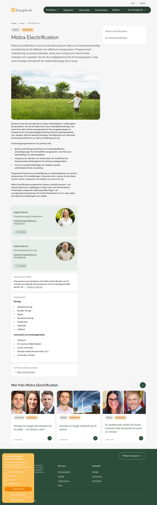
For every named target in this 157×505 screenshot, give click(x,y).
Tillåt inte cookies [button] (18, 495)
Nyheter (116, 10)
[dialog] (18, 478)
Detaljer (26, 467)
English (143, 3)
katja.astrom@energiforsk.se (25, 221)
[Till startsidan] (21, 10)
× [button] (32, 455)
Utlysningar (84, 10)
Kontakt (61, 476)
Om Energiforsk (135, 10)
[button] (18, 499)
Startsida (13, 23)
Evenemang (101, 10)
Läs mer (22, 232)
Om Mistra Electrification (116, 38)
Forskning (50, 10)
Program (21, 23)
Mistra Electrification (116, 31)
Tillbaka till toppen (130, 456)
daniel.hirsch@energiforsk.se (25, 255)
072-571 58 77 (19, 223)
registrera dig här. (35, 287)
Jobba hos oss (64, 481)
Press (60, 485)
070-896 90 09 (20, 257)
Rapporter (68, 10)
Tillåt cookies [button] (18, 489)
